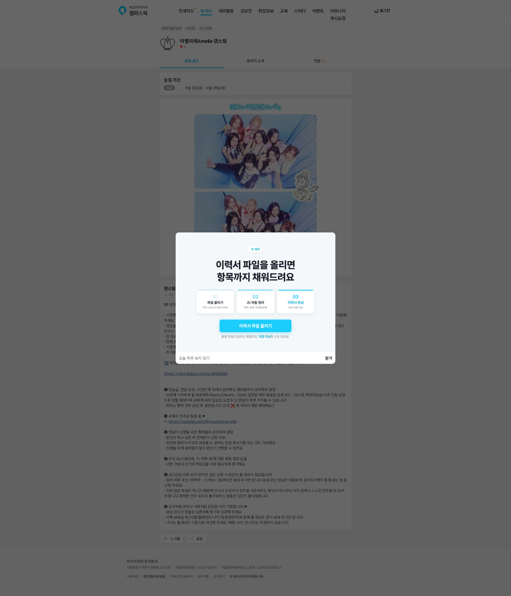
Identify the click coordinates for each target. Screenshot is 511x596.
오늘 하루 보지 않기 (194, 358)
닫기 (328, 358)
